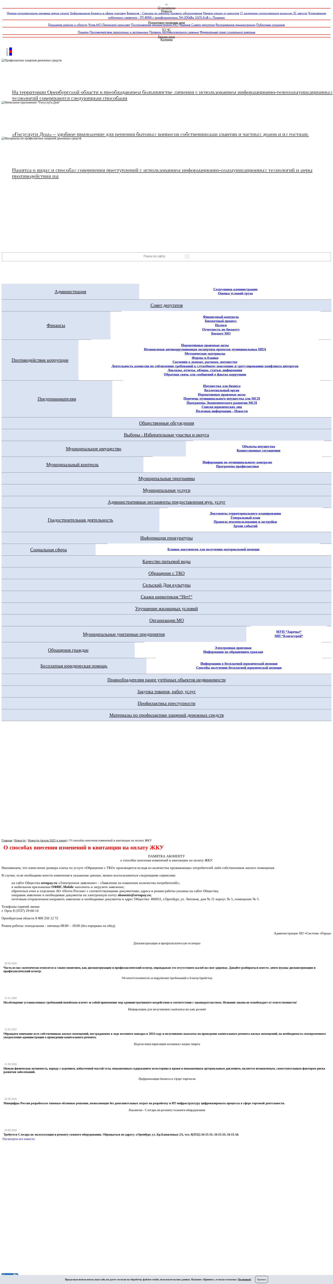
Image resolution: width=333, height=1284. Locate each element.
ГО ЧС (166, 30)
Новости (166, 11)
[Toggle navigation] (166, 4)
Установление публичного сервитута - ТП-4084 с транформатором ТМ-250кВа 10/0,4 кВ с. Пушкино (217, 15)
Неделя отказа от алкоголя (221, 13)
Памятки (83, 32)
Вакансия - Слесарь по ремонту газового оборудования (164, 13)
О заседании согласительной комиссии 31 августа (273, 13)
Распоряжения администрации (235, 25)
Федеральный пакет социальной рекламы (227, 32)
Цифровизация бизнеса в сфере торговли (98, 13)
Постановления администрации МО (154, 25)
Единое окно (166, 37)
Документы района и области (67, 25)
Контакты (166, 39)
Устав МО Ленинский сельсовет (109, 25)
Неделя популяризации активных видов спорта (38, 13)
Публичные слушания (270, 25)
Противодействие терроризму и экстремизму (119, 32)
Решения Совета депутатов (197, 25)
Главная (7, 840)
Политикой (244, 1279)
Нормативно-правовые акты (166, 22)
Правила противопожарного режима (174, 32)
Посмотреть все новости (19, 1139)
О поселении (166, 8)
